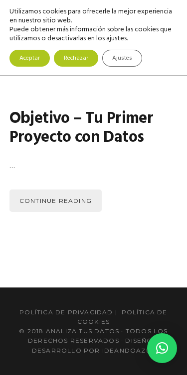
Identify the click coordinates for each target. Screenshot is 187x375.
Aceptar (29, 58)
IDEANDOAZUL (128, 350)
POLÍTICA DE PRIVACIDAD (66, 312)
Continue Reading (55, 200)
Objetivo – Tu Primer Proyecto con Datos (81, 128)
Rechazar (76, 58)
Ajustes (122, 58)
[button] (162, 348)
